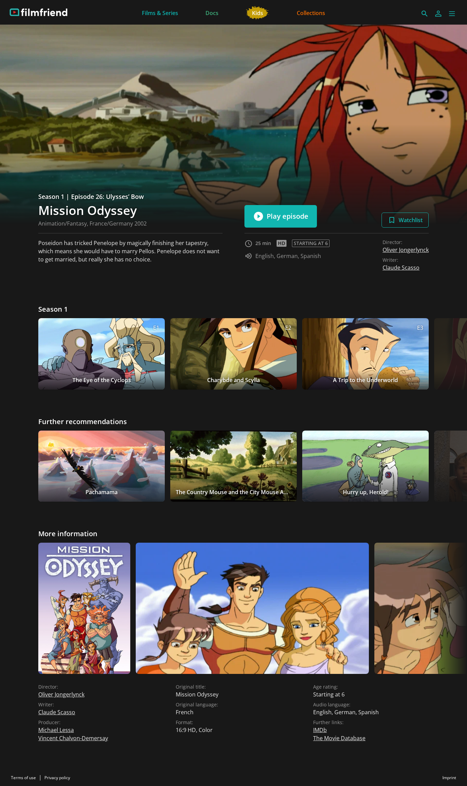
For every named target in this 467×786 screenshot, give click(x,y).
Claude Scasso (401, 267)
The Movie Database (339, 738)
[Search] (424, 14)
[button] (452, 14)
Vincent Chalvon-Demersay (73, 738)
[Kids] (258, 12)
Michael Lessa (56, 730)
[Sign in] (438, 14)
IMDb (320, 730)
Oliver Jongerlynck (406, 250)
